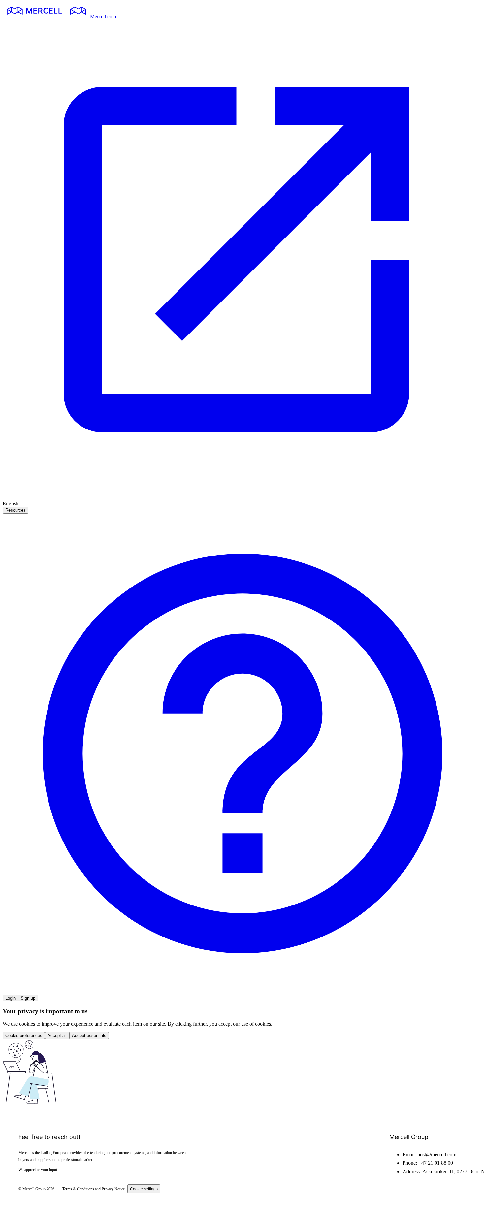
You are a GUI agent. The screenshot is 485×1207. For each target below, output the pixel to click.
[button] (242, 991)
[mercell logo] (46, 16)
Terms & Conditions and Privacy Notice (93, 1189)
